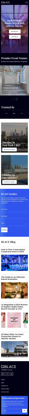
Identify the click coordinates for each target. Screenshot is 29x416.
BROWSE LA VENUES (9, 182)
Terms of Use (5, 392)
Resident (4, 369)
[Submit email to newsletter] (24, 411)
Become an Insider (4, 230)
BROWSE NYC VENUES (9, 149)
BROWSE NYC (14, 31)
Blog (2, 383)
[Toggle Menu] (26, 2)
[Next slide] (16, 99)
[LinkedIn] (11, 374)
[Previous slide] (12, 99)
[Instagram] (2, 374)
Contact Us (4, 386)
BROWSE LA (15, 36)
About (3, 379)
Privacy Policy (5, 389)
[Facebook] (7, 374)
